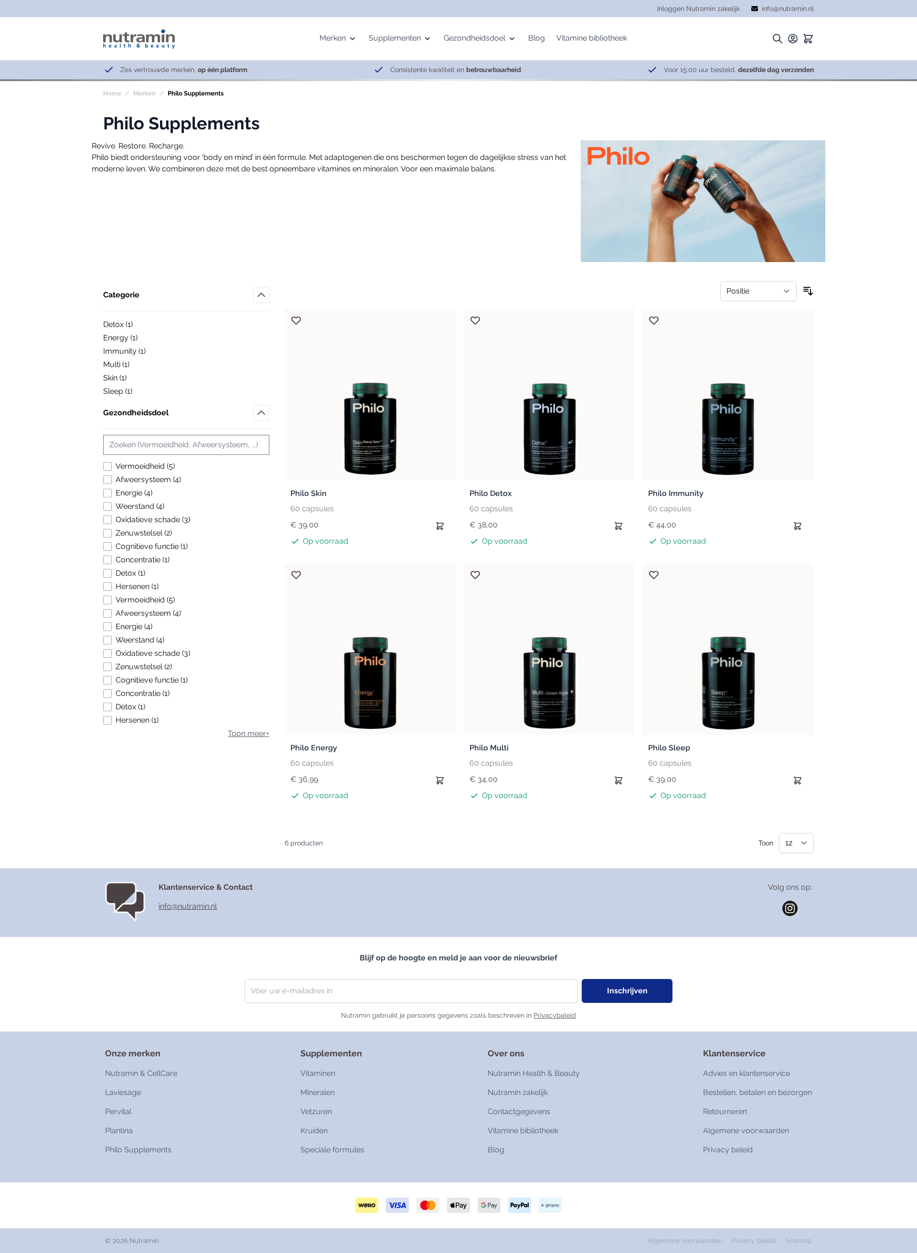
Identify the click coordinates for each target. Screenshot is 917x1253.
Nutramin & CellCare (141, 1073)
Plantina (119, 1130)
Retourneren (725, 1111)
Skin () (136, 378)
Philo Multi (489, 747)
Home (112, 93)
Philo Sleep (669, 747)
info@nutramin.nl (188, 906)
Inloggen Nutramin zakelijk (698, 8)
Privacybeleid (554, 1015)
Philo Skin (308, 493)
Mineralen (317, 1092)
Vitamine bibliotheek (523, 1130)
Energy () (136, 338)
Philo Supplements (138, 1149)
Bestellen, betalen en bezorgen (757, 1092)
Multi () (136, 365)
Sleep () (136, 392)
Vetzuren (316, 1111)
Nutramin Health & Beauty (534, 1073)
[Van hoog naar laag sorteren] (808, 291)
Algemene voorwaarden (746, 1130)
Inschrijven (627, 990)
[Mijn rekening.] (793, 38)
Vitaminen (317, 1073)
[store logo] (139, 38)
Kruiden (314, 1130)
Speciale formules (332, 1149)
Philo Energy (313, 747)
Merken (144, 93)
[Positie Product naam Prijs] (758, 291)
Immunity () (136, 352)
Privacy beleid (728, 1149)
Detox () (136, 325)
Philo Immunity (676, 493)
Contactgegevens (519, 1111)
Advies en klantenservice (746, 1073)
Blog (496, 1149)
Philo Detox (490, 493)
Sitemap (799, 1240)
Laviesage (123, 1092)
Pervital (118, 1111)
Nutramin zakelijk (518, 1092)
